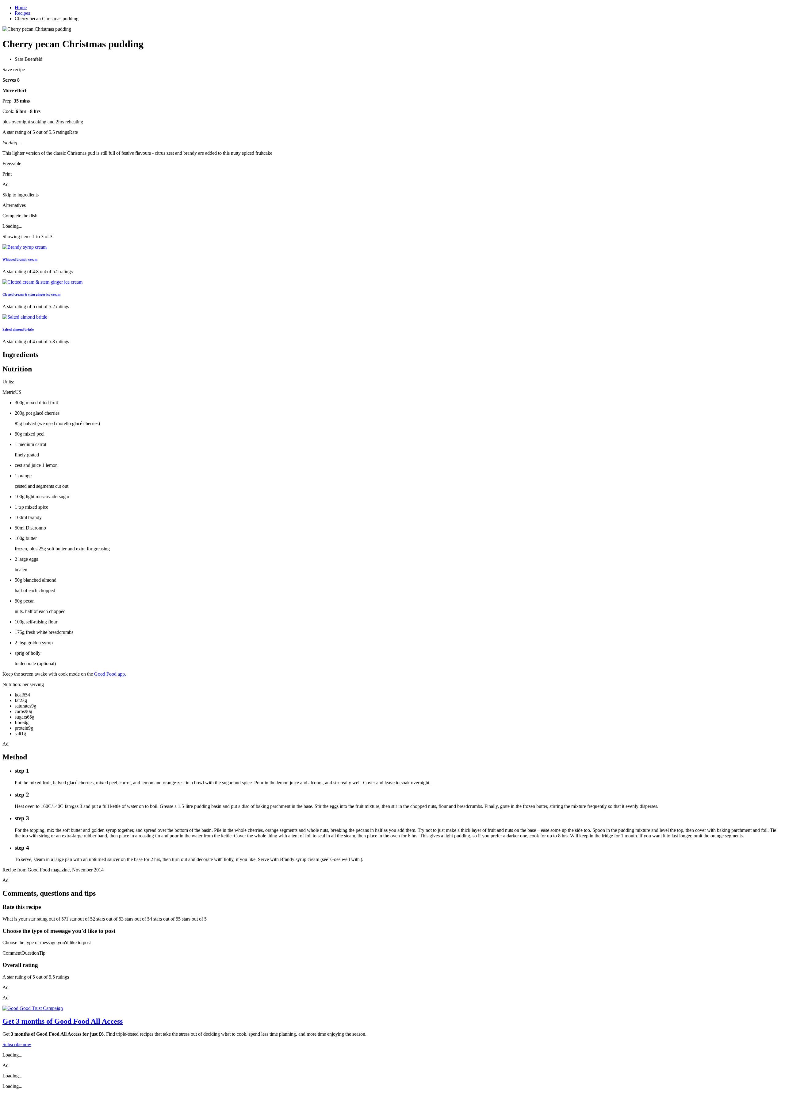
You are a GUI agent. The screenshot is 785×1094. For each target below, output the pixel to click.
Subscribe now (16, 1044)
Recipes (22, 13)
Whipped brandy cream (19, 259)
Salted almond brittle (18, 329)
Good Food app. (110, 674)
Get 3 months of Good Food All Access (62, 1021)
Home (21, 7)
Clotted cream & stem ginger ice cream (31, 294)
